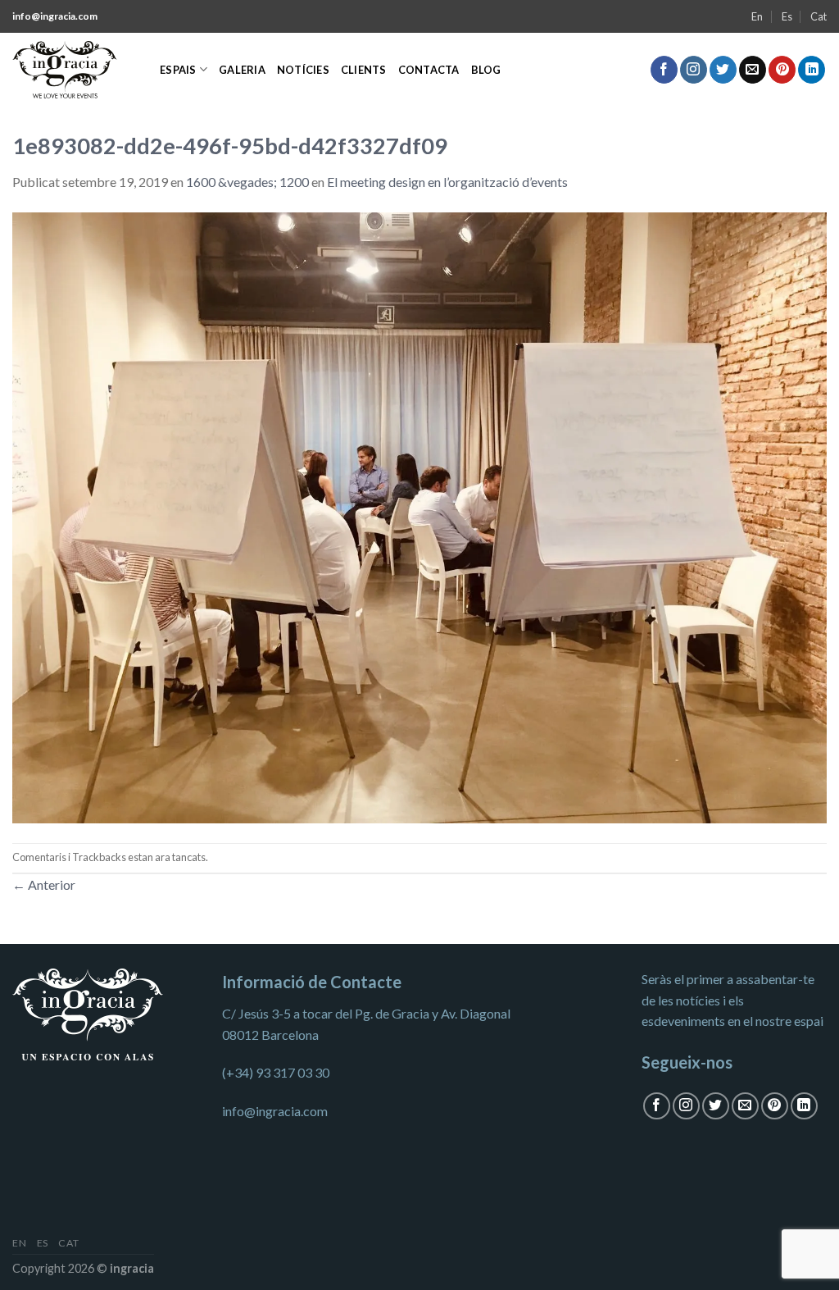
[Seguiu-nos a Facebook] (664, 70)
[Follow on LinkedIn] (811, 70)
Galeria (242, 69)
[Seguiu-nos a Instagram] (693, 70)
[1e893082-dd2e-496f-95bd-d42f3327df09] (419, 515)
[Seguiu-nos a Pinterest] (782, 70)
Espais (178, 69)
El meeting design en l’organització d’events (447, 181)
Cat (818, 16)
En (757, 16)
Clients (364, 69)
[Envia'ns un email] (752, 70)
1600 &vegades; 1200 (247, 181)
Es (787, 16)
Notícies (303, 69)
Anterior (43, 884)
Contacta (429, 69)
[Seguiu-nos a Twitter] (723, 70)
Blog (486, 69)
